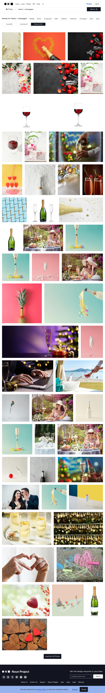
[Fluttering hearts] (80, 564)
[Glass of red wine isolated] (26, 112)
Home (17, 4)
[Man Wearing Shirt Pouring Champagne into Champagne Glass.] (76, 147)
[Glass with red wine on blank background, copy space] (12, 147)
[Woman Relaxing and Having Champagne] (43, 238)
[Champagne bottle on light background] (89, 408)
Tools (38, 4)
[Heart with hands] (28, 564)
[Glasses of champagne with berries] (92, 179)
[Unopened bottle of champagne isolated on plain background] (11, 238)
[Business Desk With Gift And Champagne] (27, 376)
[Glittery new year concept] (81, 209)
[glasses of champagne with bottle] (69, 179)
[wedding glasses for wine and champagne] (45, 439)
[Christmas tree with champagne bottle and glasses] (68, 600)
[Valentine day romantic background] (85, 46)
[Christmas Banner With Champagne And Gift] (40, 342)
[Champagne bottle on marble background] (42, 469)
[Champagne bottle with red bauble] (14, 469)
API (34, 4)
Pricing (89, 4)
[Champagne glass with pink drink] (86, 497)
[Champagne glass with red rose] (15, 408)
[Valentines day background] (56, 78)
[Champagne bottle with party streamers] (84, 238)
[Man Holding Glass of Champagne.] (80, 469)
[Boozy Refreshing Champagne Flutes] (26, 528)
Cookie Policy (41, 689)
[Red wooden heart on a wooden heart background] (24, 634)
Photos (28, 4)
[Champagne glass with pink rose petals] (36, 147)
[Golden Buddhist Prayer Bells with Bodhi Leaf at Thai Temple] (78, 528)
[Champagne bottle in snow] (40, 179)
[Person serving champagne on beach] (79, 376)
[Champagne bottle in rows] (14, 209)
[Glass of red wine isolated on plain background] (78, 112)
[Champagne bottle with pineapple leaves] (22, 303)
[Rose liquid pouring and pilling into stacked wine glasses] (12, 179)
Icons (23, 4)
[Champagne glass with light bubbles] (45, 267)
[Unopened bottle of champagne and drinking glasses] (43, 209)
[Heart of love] (26, 600)
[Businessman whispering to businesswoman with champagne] (20, 497)
